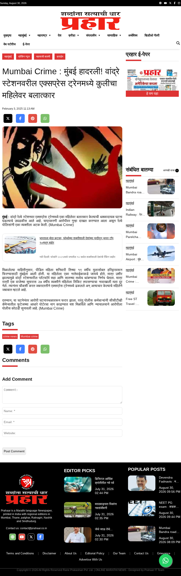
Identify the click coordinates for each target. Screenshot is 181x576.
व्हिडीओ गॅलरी (152, 35)
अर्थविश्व (133, 35)
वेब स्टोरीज (10, 44)
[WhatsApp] (45, 118)
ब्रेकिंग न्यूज (24, 56)
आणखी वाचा (170, 170)
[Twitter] (170, 3)
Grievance (163, 553)
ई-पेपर (26, 44)
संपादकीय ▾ (93, 35)
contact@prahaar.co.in (33, 528)
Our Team (119, 553)
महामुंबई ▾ (24, 35)
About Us (71, 553)
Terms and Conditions (20, 553)
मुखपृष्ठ (7, 35)
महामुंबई (8, 56)
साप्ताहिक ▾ (114, 35)
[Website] (160, 3)
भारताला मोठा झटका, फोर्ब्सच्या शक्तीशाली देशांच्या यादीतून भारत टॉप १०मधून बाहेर (76, 240)
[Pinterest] (32, 118)
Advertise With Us (90, 559)
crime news (10, 336)
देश (59, 35)
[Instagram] (179, 3)
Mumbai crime (29, 336)
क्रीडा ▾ (73, 35)
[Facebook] (174, 3)
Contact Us (141, 553)
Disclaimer (49, 553)
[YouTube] (165, 3)
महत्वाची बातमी (43, 56)
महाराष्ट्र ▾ (44, 35)
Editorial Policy (94, 553)
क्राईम (60, 56)
